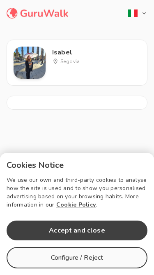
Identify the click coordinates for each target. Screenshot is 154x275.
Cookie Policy (76, 205)
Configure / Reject (77, 257)
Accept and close (77, 230)
